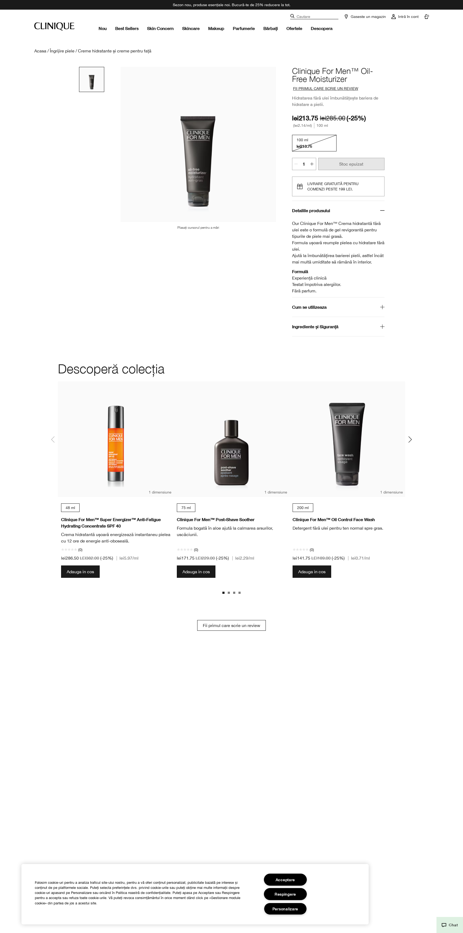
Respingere (285, 894)
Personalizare (285, 909)
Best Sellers (127, 28)
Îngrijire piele (62, 50)
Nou (103, 28)
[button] (449, 925)
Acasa (40, 50)
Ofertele (294, 28)
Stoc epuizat (351, 164)
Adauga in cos (80, 571)
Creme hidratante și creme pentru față (114, 50)
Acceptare (285, 879)
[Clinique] (54, 26)
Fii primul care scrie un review (231, 625)
